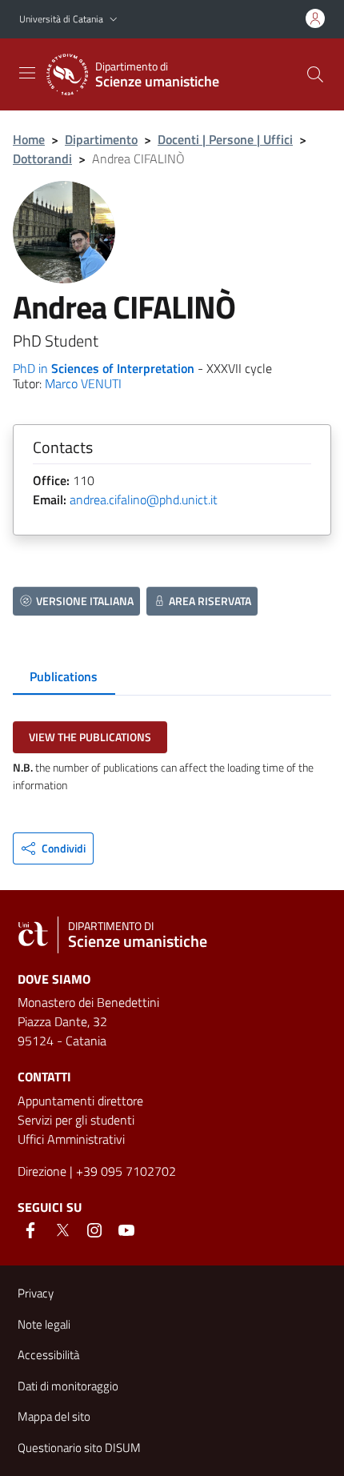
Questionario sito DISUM (79, 1447)
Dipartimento (101, 139)
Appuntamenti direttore (80, 1100)
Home (29, 139)
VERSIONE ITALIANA (85, 600)
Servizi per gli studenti (76, 1119)
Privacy (36, 1293)
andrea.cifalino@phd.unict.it (144, 499)
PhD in (103, 368)
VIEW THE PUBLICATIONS (90, 736)
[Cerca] (315, 74)
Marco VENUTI (83, 383)
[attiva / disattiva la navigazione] (27, 72)
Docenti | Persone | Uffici (225, 139)
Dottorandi (42, 158)
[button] (113, 20)
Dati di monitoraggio (68, 1386)
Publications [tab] (64, 676)
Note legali (44, 1324)
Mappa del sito (54, 1416)
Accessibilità (48, 1355)
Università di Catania (61, 18)
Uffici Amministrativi (71, 1139)
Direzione (42, 1171)
